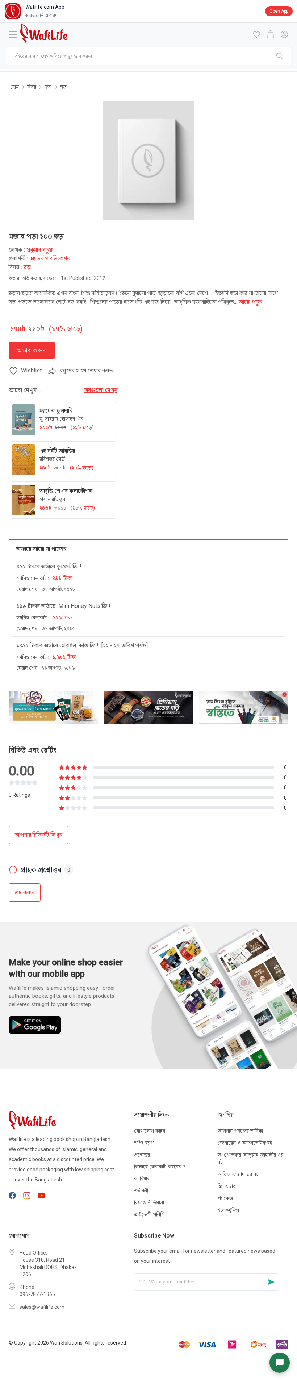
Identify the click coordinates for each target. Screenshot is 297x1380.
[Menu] (13, 34)
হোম (14, 87)
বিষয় (31, 87)
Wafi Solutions (66, 1343)
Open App (278, 11)
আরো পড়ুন (250, 301)
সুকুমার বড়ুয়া (39, 249)
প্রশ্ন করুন (24, 892)
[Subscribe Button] (271, 1282)
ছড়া (48, 87)
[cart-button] (271, 34)
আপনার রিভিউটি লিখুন (38, 834)
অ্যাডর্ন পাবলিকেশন (50, 258)
